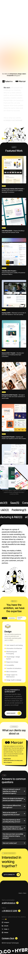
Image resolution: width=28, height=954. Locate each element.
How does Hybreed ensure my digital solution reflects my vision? (13, 828)
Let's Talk (7, 52)
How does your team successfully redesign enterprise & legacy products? (13, 836)
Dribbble (6, 932)
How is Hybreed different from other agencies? (12, 806)
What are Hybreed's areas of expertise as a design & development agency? (11, 791)
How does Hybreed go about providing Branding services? (11, 821)
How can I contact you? (10, 843)
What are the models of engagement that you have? (11, 813)
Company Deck (8, 938)
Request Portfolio (12, 485)
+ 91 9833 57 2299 (9, 911)
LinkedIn (6, 926)
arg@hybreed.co (8, 903)
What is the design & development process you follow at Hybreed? (13, 799)
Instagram (6, 922)
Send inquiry (11, 713)
